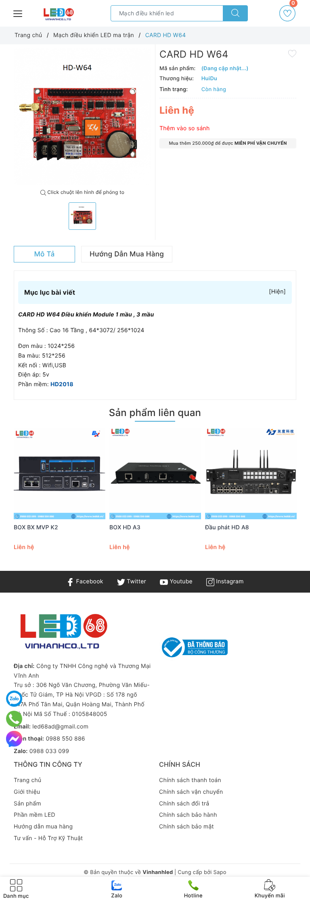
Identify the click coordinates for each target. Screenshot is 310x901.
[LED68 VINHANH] (58, 14)
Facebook (88, 581)
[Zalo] (14, 699)
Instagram (228, 581)
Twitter (135, 581)
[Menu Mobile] (18, 12)
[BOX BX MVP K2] (59, 473)
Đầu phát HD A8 (227, 527)
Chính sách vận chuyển (191, 792)
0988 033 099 (49, 751)
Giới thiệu (27, 792)
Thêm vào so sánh (184, 128)
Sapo (219, 872)
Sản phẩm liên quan (155, 412)
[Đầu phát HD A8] (251, 473)
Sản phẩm (27, 803)
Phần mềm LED (34, 815)
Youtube (180, 581)
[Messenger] (14, 739)
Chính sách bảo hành (188, 815)
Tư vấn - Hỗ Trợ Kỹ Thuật (48, 838)
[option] (82, 116)
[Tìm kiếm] (235, 13)
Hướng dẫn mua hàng (43, 826)
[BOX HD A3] (155, 473)
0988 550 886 (65, 738)
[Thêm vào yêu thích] (292, 53)
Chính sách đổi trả (184, 803)
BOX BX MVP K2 (36, 527)
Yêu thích (293, 5)
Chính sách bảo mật (186, 826)
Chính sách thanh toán (190, 780)
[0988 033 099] (14, 719)
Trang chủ (27, 780)
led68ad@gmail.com (60, 726)
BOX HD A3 (124, 527)
